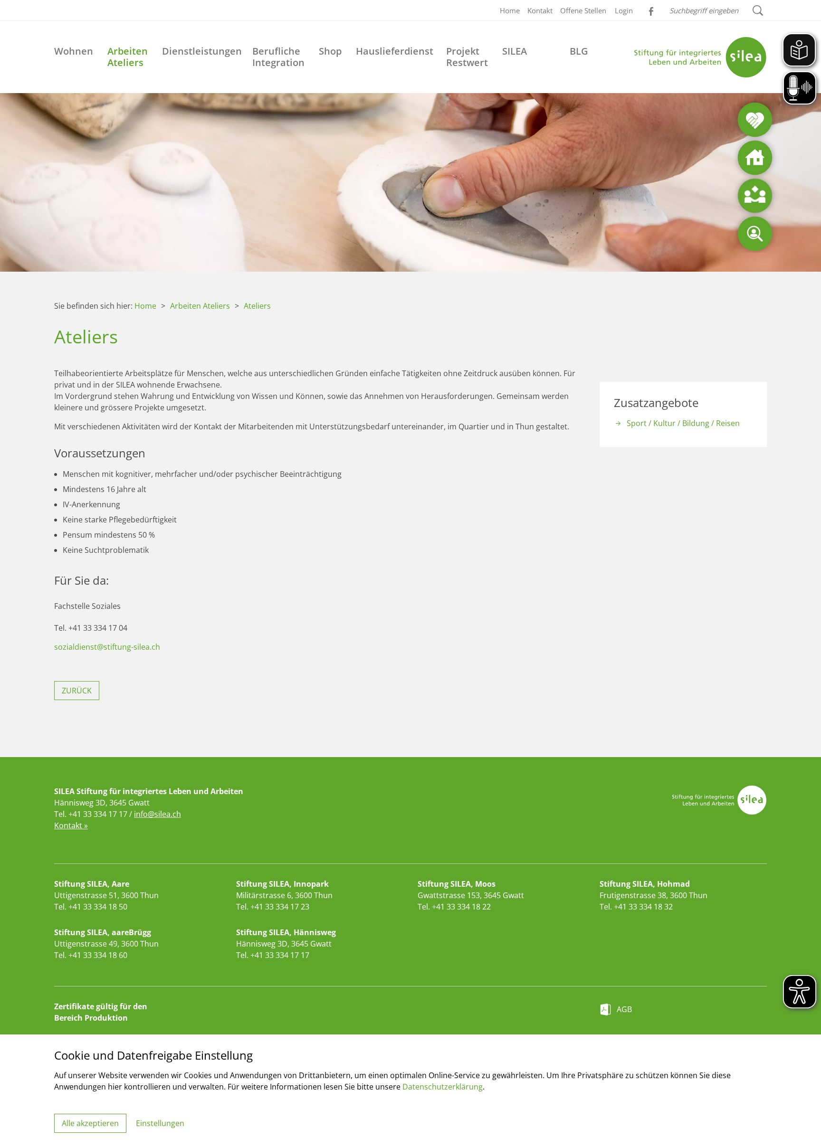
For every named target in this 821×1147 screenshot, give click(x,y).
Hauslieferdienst (394, 51)
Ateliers (257, 306)
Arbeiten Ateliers (127, 57)
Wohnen (73, 51)
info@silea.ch (157, 814)
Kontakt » (71, 825)
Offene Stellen (583, 10)
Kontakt (540, 10)
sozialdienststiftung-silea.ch (107, 647)
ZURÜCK (77, 690)
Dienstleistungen (202, 51)
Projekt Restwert (467, 57)
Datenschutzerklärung (442, 1086)
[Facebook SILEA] (650, 9)
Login (624, 10)
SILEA (514, 51)
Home (510, 10)
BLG (579, 51)
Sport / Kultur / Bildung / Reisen (683, 423)
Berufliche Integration (278, 57)
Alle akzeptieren (90, 1123)
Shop (330, 51)
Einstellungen (160, 1123)
